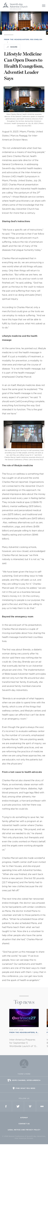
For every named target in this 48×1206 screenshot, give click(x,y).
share (13, 47)
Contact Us (24, 1124)
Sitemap (24, 1118)
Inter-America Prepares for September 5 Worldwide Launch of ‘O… (23, 1043)
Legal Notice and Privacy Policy (24, 1130)
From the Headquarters (16, 39)
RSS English (36, 39)
